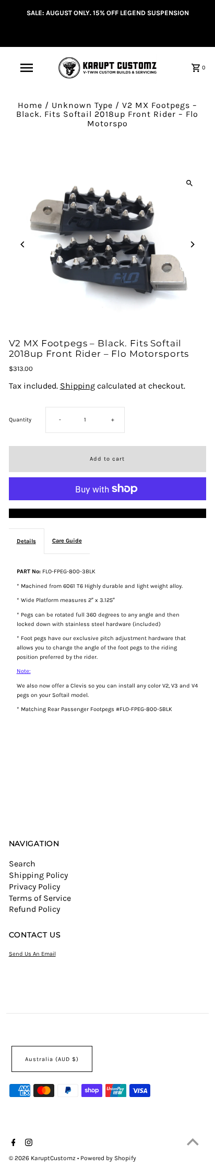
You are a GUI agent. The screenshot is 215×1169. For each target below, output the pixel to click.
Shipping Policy (38, 875)
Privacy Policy (34, 886)
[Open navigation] (27, 68)
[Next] (192, 244)
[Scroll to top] (193, 1141)
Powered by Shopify (108, 1158)
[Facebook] (12, 1143)
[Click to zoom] (189, 183)
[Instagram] (27, 1143)
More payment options (107, 513)
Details (26, 541)
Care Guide (67, 540)
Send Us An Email (32, 953)
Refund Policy (34, 909)
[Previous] (23, 244)
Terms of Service (40, 898)
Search (22, 864)
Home (30, 105)
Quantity (20, 419)
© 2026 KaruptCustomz (43, 1158)
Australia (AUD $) (52, 1059)
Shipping (77, 386)
